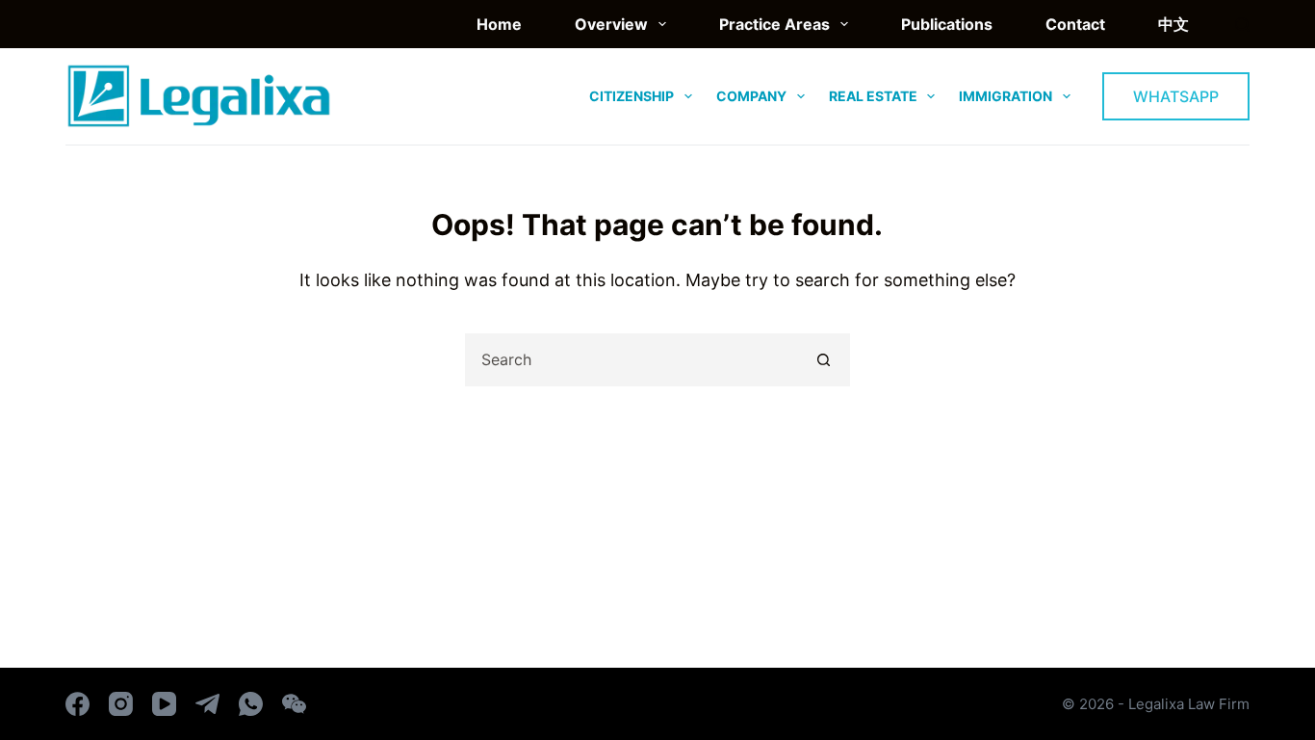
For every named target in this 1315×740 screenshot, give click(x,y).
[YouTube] (164, 704)
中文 (1173, 24)
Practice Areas (774, 24)
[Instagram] (121, 704)
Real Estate (873, 96)
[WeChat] (294, 704)
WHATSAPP (1176, 96)
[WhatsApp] (251, 704)
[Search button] (823, 359)
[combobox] (633, 359)
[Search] (1242, 24)
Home (499, 24)
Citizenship (631, 96)
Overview (611, 24)
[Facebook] (77, 704)
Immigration (1005, 96)
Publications (947, 24)
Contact (1075, 24)
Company (751, 96)
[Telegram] (207, 704)
